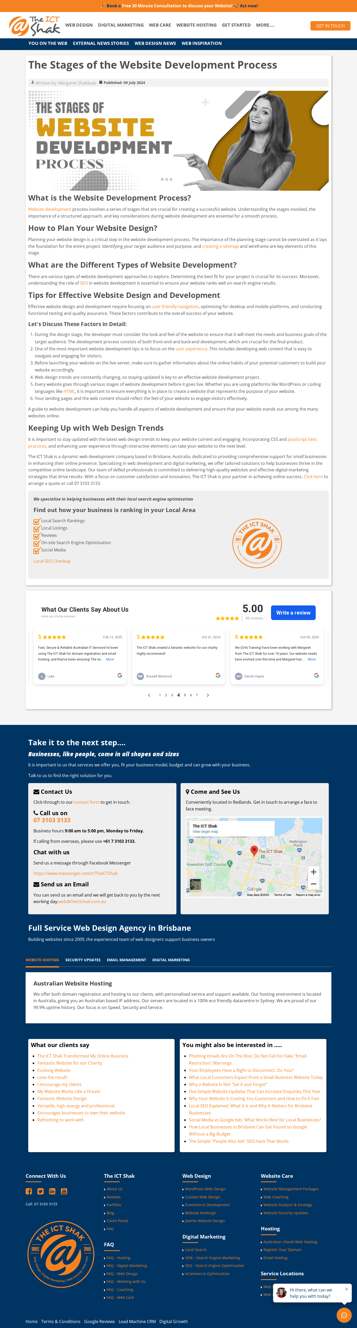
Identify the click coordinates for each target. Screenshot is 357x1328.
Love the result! (52, 1077)
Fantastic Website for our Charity (69, 1063)
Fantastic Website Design (62, 1098)
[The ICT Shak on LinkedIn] (53, 1191)
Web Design (79, 25)
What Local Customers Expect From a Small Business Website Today (256, 1077)
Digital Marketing (121, 25)
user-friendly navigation (175, 306)
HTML (69, 391)
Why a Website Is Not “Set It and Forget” (228, 1084)
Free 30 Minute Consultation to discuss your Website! (177, 6)
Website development (49, 209)
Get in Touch (330, 26)
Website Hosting (196, 25)
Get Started (236, 25)
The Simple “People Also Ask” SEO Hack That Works (239, 1141)
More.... (265, 25)
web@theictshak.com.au (82, 901)
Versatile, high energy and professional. (76, 1106)
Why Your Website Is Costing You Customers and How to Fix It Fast (254, 1098)
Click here (313, 476)
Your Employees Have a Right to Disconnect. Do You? (241, 1070)
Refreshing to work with (60, 1120)
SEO (84, 283)
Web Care (160, 25)
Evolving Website (54, 1070)
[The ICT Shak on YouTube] (64, 1191)
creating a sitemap (220, 246)
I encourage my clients (59, 1084)
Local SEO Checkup (52, 561)
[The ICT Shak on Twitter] (41, 1191)
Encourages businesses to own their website (81, 1113)
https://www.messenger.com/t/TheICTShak (75, 873)
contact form (87, 802)
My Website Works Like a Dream (68, 1091)
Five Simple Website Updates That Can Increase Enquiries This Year (255, 1091)
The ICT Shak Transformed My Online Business (82, 1056)
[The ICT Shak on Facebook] (30, 1191)
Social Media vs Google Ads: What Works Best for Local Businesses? (255, 1120)
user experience (191, 349)
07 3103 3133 (52, 820)
